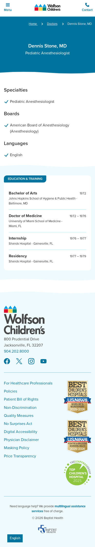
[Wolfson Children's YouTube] (43, 361)
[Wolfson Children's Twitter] (19, 361)
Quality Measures (18, 415)
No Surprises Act (18, 423)
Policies (10, 391)
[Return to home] (48, 7)
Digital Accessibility (20, 431)
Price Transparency (20, 456)
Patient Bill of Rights (21, 399)
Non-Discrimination (20, 407)
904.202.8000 (16, 351)
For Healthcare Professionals (28, 383)
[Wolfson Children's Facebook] (7, 361)
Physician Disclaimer (21, 439)
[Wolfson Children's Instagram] (31, 361)
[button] (87, 7)
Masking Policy (16, 447)
